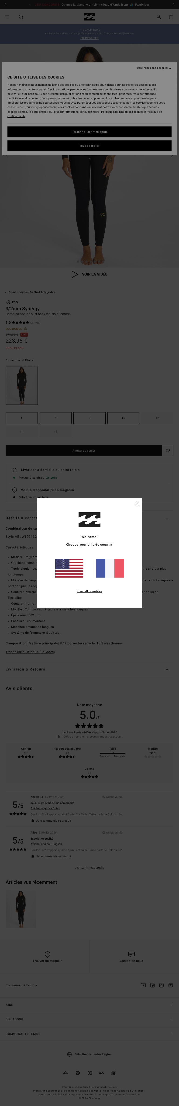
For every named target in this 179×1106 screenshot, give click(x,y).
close (136, 503)
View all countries (89, 591)
